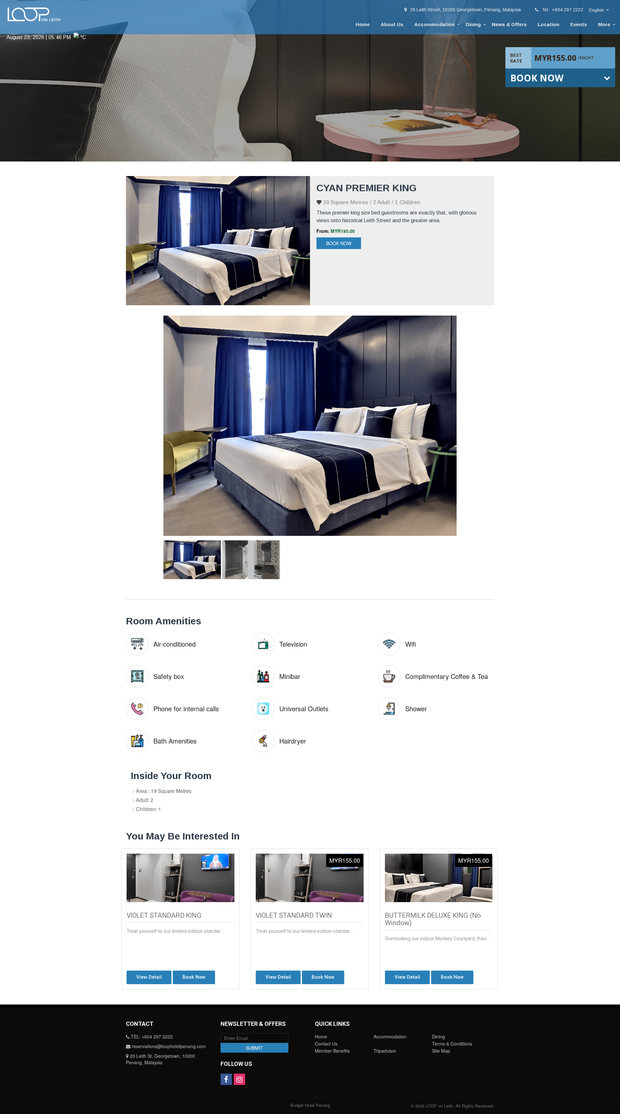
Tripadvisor (385, 1050)
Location (548, 24)
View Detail (149, 977)
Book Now (338, 243)
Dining (473, 24)
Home (363, 24)
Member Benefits (332, 1050)
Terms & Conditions (452, 1043)
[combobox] (599, 10)
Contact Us (326, 1043)
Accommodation (434, 24)
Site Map (441, 1050)
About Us (392, 24)
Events (578, 24)
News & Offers (509, 24)
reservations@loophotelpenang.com (169, 1046)
